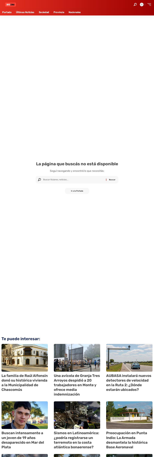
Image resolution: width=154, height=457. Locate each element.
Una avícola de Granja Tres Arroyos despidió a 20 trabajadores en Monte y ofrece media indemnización (77, 385)
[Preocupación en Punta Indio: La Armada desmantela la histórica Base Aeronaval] (129, 415)
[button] (135, 4)
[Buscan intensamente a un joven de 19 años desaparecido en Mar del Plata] (25, 415)
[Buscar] (73, 179)
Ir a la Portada (77, 191)
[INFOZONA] (10, 4)
